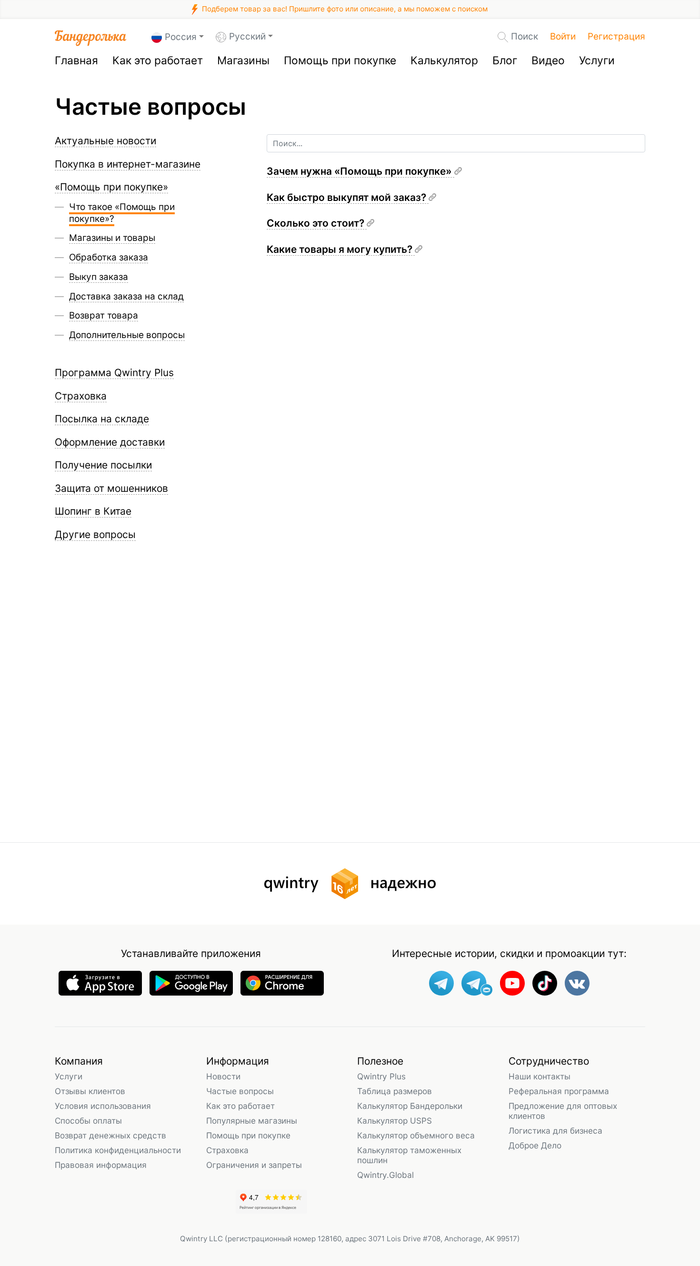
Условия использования (103, 1106)
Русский (247, 36)
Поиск (524, 36)
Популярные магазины (251, 1121)
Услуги (597, 60)
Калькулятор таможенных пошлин (409, 1155)
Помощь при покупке (340, 60)
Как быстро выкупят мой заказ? (348, 197)
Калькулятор (444, 60)
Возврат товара (103, 315)
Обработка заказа (108, 257)
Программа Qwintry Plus (114, 373)
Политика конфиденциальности (118, 1150)
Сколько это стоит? (317, 223)
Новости (223, 1076)
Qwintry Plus (381, 1076)
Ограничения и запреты (254, 1165)
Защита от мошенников (111, 488)
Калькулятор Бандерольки (409, 1106)
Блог (504, 60)
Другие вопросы (95, 534)
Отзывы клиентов (90, 1091)
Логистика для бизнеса (555, 1131)
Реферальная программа (559, 1091)
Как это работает (157, 60)
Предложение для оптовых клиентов (563, 1111)
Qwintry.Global (385, 1175)
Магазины (243, 60)
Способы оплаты (88, 1121)
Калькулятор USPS (394, 1121)
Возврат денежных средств (110, 1135)
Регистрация (616, 36)
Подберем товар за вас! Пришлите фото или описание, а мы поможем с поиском (344, 8)
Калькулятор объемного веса (416, 1135)
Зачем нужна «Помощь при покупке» (360, 171)
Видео (548, 60)
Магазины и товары (112, 237)
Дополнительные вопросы (127, 334)
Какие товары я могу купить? (341, 249)
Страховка (227, 1150)
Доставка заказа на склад (126, 296)
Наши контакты (539, 1076)
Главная (76, 60)
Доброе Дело (535, 1145)
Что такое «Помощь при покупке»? (122, 212)
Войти (563, 36)
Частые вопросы (240, 1091)
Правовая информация (101, 1165)
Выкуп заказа (98, 276)
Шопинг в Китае (93, 511)
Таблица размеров (394, 1091)
